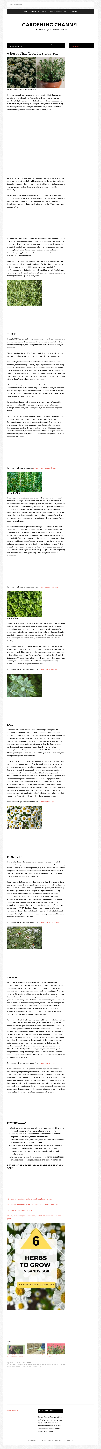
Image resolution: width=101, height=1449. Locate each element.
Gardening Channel (50, 24)
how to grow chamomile (50, 922)
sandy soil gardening (15, 1366)
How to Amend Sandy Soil (35, 1355)
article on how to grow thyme (44, 468)
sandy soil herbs (30, 1366)
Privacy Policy (12, 1410)
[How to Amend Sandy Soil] (36, 1348)
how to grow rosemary (49, 587)
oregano (57, 1364)
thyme (39, 1366)
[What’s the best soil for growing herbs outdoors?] (16, 1348)
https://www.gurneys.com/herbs (20, 1210)
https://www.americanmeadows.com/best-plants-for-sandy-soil (31, 1199)
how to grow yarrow (48, 1063)
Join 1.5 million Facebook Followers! (80, 45)
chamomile (24, 1364)
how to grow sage (47, 801)
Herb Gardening (25, 1362)
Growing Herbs (34, 1364)
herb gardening (47, 1364)
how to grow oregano (49, 669)
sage (63, 1364)
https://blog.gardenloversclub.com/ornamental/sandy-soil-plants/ (32, 1204)
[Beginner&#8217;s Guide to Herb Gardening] (56, 1348)
